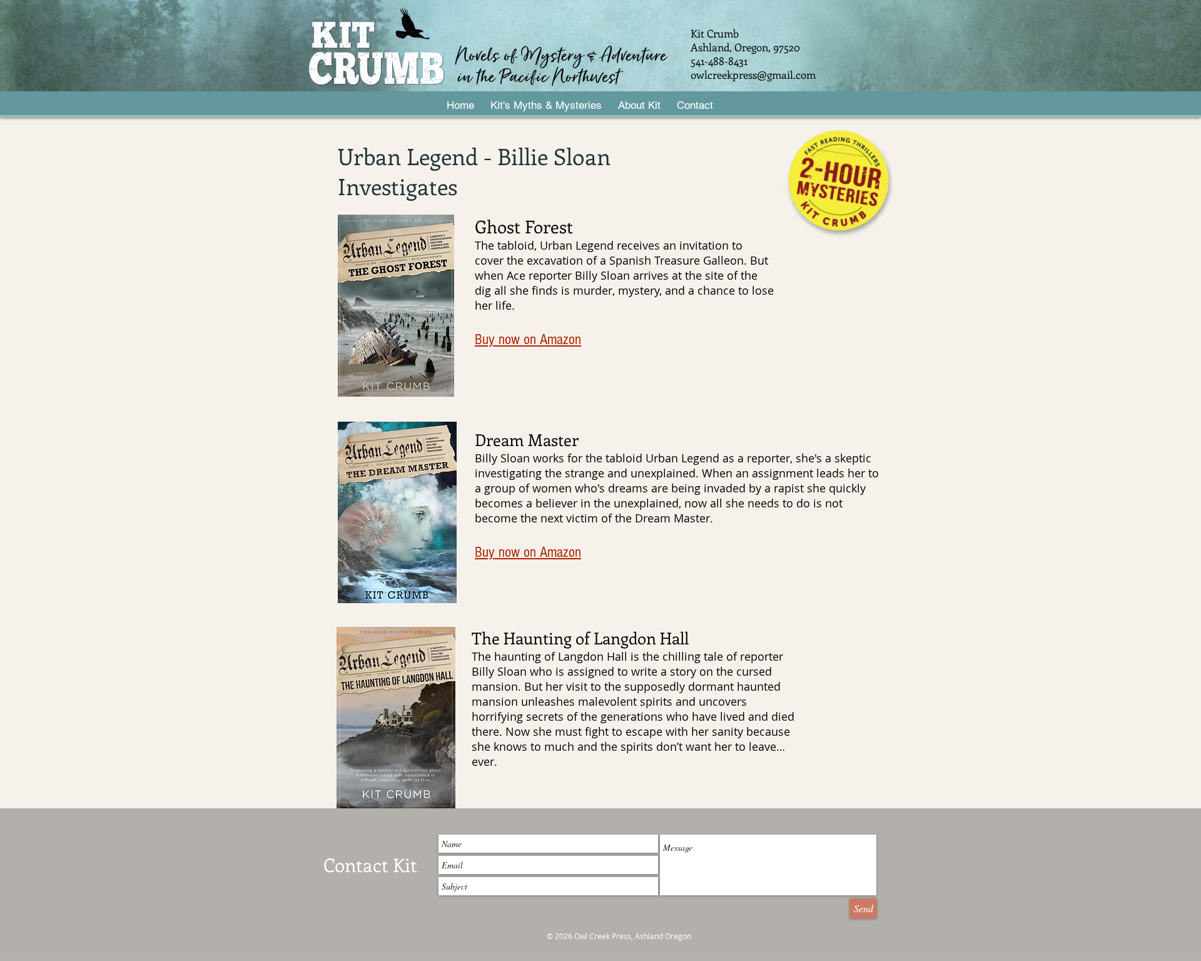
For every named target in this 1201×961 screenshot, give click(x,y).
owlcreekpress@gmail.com (753, 74)
